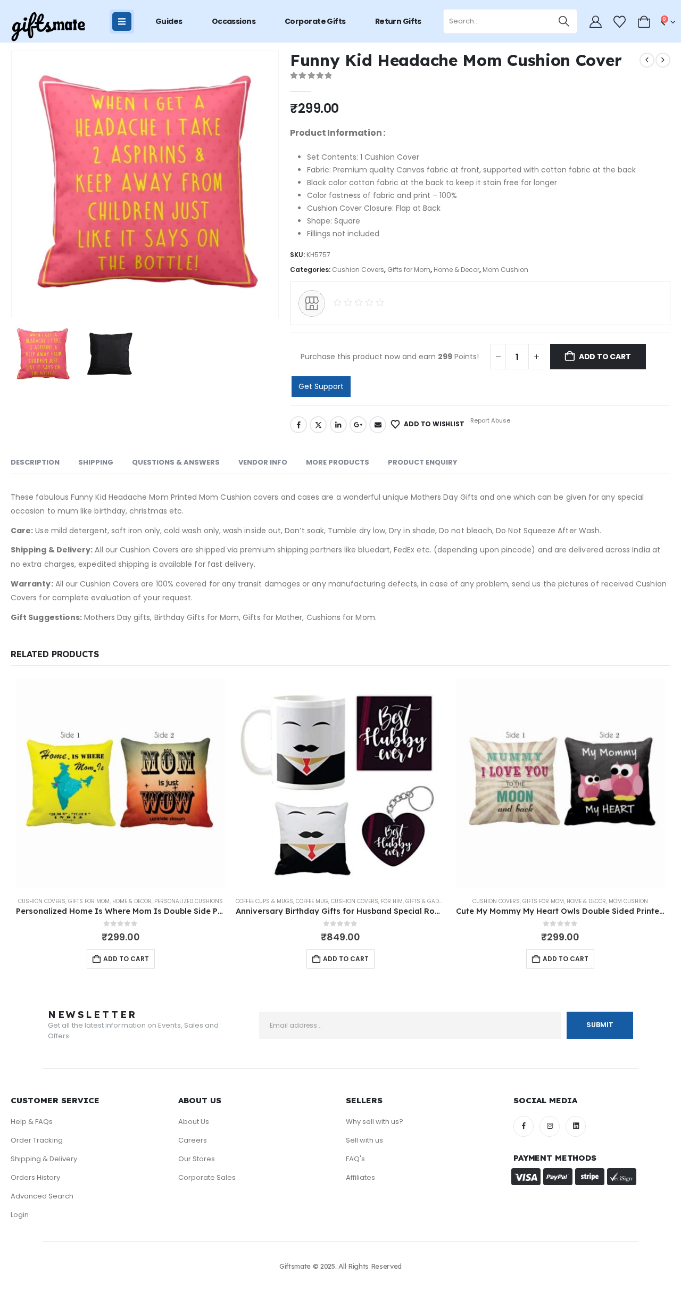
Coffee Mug (312, 901)
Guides (168, 21)
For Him (392, 901)
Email (377, 424)
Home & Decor (456, 269)
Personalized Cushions (188, 901)
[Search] (564, 21)
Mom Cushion (505, 269)
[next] (662, 60)
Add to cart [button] (126, 958)
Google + (358, 424)
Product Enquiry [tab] (423, 462)
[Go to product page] (120, 783)
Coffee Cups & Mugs (264, 901)
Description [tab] (35, 462)
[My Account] (595, 21)
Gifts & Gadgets (428, 901)
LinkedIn (338, 424)
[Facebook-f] (523, 1126)
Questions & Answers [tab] (176, 462)
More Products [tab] (337, 462)
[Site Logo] (48, 27)
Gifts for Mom (408, 269)
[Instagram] (549, 1126)
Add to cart (605, 356)
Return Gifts (398, 21)
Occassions (233, 21)
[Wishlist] (619, 21)
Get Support (321, 386)
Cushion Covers (358, 269)
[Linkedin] (576, 1126)
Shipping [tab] (95, 462)
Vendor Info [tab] (262, 462)
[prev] (647, 60)
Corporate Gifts (315, 21)
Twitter (318, 424)
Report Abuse (489, 420)
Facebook (298, 424)
